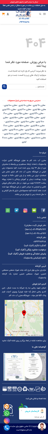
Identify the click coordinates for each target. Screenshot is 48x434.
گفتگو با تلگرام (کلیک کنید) (35, 245)
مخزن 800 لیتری (27, 121)
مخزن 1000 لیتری (12, 121)
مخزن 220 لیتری (9, 109)
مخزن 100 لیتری (10, 105)
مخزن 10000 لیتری (38, 138)
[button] (44, 14)
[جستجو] (38, 13)
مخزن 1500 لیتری (22, 125)
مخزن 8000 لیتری (11, 133)
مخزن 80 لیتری (25, 105)
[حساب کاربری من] (8, 14)
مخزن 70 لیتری (39, 105)
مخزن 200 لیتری (24, 109)
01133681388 (39, 241)
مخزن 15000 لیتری (21, 138)
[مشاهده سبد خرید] (3, 14)
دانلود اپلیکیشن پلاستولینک (34, 258)
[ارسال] (4, 86)
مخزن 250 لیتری (21, 113)
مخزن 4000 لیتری (16, 129)
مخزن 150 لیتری (39, 109)
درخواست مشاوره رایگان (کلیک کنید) (30, 250)
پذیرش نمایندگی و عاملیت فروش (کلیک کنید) (27, 254)
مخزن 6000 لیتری (27, 133)
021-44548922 (39, 229)
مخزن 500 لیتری (16, 117)
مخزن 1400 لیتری (38, 125)
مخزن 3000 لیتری (32, 129)
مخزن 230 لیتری (36, 113)
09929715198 (24, 22)
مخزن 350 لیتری (32, 117)
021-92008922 (24, 18)
